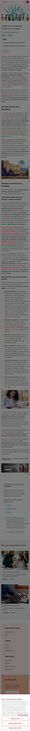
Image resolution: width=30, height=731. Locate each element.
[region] (15, 712)
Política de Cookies (22, 715)
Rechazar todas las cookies (14, 723)
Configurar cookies (15, 718)
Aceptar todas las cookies (15, 728)
